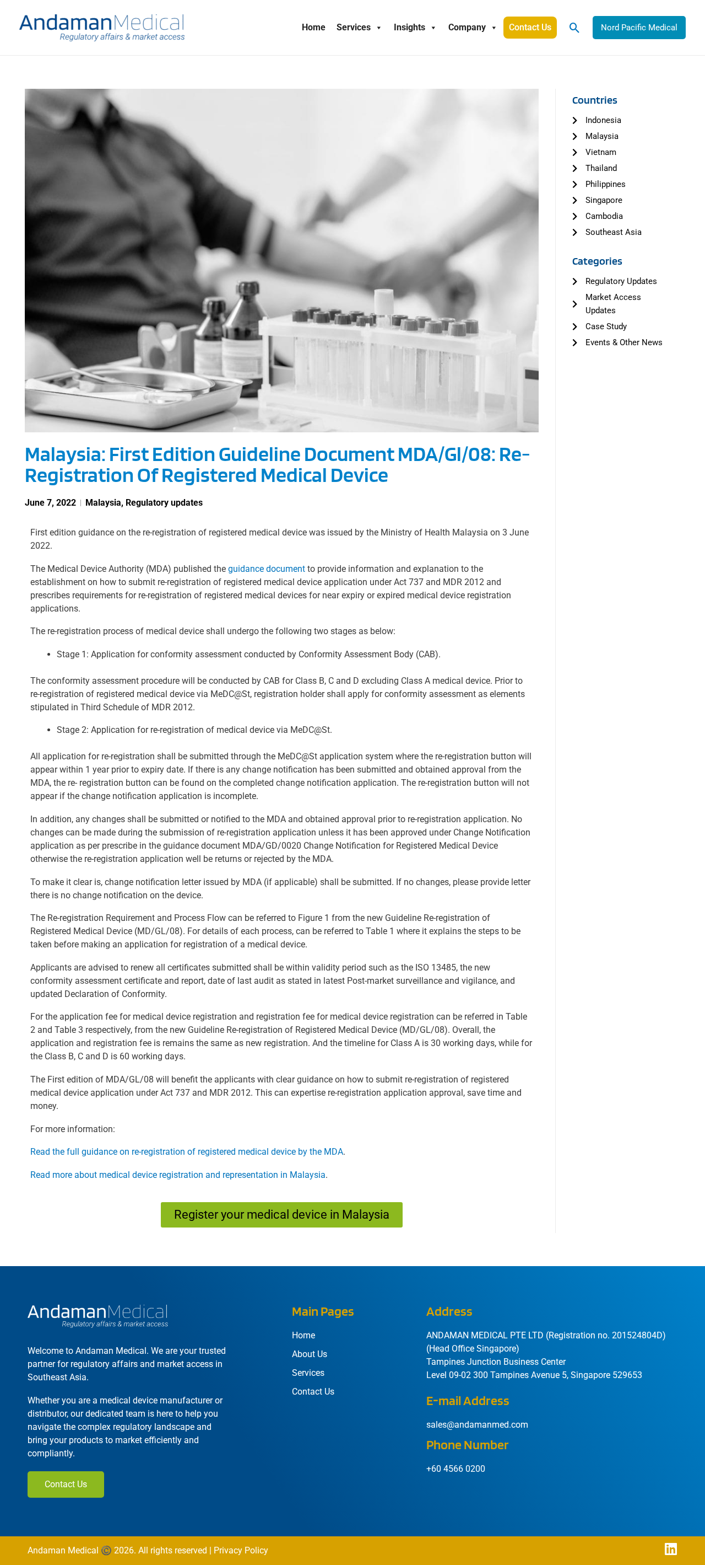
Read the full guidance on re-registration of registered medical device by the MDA (186, 1151)
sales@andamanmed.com (477, 1424)
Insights (409, 27)
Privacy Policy (241, 1550)
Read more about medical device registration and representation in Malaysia (178, 1175)
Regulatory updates (164, 502)
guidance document (266, 569)
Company (467, 27)
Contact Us (530, 27)
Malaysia (103, 502)
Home (314, 27)
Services (354, 27)
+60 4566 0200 (455, 1469)
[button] (575, 28)
